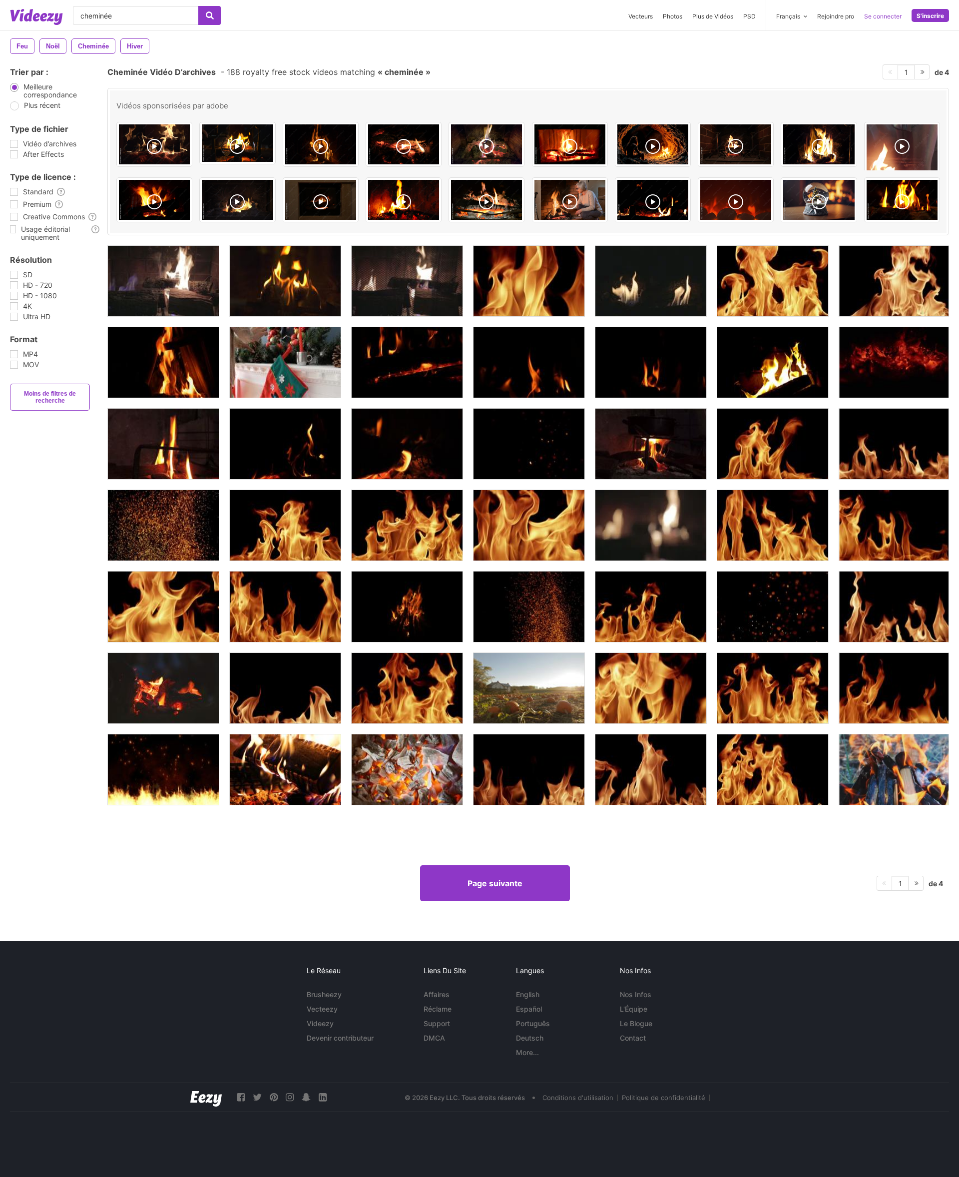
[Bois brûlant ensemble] (894, 769)
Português (533, 1023)
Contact (633, 1038)
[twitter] (257, 1097)
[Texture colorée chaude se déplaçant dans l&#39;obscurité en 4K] (163, 525)
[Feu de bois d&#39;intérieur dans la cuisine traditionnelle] (163, 444)
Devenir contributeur (340, 1038)
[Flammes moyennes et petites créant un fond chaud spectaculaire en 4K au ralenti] (894, 444)
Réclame (438, 1009)
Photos (672, 16)
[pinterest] (274, 1097)
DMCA (434, 1038)
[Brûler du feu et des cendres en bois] (285, 769)
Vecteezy (322, 1009)
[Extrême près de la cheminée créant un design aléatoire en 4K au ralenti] (529, 281)
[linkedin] (323, 1097)
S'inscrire (930, 15)
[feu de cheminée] (819, 144)
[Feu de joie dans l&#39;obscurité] (163, 688)
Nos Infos (635, 994)
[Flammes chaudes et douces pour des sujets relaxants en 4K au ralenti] (894, 525)
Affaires (437, 994)
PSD (749, 16)
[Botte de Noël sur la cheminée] (285, 362)
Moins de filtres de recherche (50, 397)
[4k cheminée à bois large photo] (163, 281)
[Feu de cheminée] (486, 144)
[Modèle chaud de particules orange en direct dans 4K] (529, 606)
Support (437, 1023)
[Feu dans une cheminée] (285, 281)
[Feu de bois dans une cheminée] (321, 144)
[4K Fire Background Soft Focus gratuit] (651, 525)
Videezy (320, 1023)
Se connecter (883, 16)
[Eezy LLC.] (206, 1097)
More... (527, 1052)
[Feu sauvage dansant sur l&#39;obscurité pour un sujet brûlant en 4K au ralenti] (773, 525)
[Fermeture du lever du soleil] (529, 688)
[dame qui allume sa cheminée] (570, 199)
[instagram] (290, 1097)
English (527, 994)
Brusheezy (324, 994)
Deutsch (529, 1038)
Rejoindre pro (835, 16)
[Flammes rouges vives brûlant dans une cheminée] (773, 362)
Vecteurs (640, 16)
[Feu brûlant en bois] (407, 606)
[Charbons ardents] (407, 769)
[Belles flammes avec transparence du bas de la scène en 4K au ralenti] (651, 769)
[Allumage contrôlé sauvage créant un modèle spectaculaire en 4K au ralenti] (773, 769)
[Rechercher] (209, 15)
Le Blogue (636, 1023)
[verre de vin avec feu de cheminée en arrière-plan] (237, 143)
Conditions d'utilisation (577, 1098)
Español (529, 1009)
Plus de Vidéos (712, 16)
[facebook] (241, 1097)
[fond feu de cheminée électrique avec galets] (736, 199)
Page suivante (495, 883)
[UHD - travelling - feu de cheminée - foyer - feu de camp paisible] (404, 144)
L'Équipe (633, 1009)
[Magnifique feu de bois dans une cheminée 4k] (736, 144)
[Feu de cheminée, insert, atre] (570, 144)
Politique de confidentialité (663, 1098)
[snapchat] (306, 1097)
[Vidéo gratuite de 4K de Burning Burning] (407, 281)
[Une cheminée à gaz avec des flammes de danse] (651, 281)
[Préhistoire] (653, 144)
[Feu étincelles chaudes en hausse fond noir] (163, 769)
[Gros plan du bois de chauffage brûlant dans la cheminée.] (163, 362)
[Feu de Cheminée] (154, 144)
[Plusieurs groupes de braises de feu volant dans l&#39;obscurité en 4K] (773, 606)
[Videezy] (36, 17)
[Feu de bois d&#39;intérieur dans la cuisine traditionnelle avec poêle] (651, 444)
